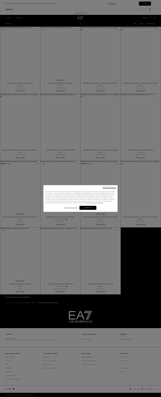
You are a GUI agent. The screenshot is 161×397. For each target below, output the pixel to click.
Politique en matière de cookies (94, 203)
